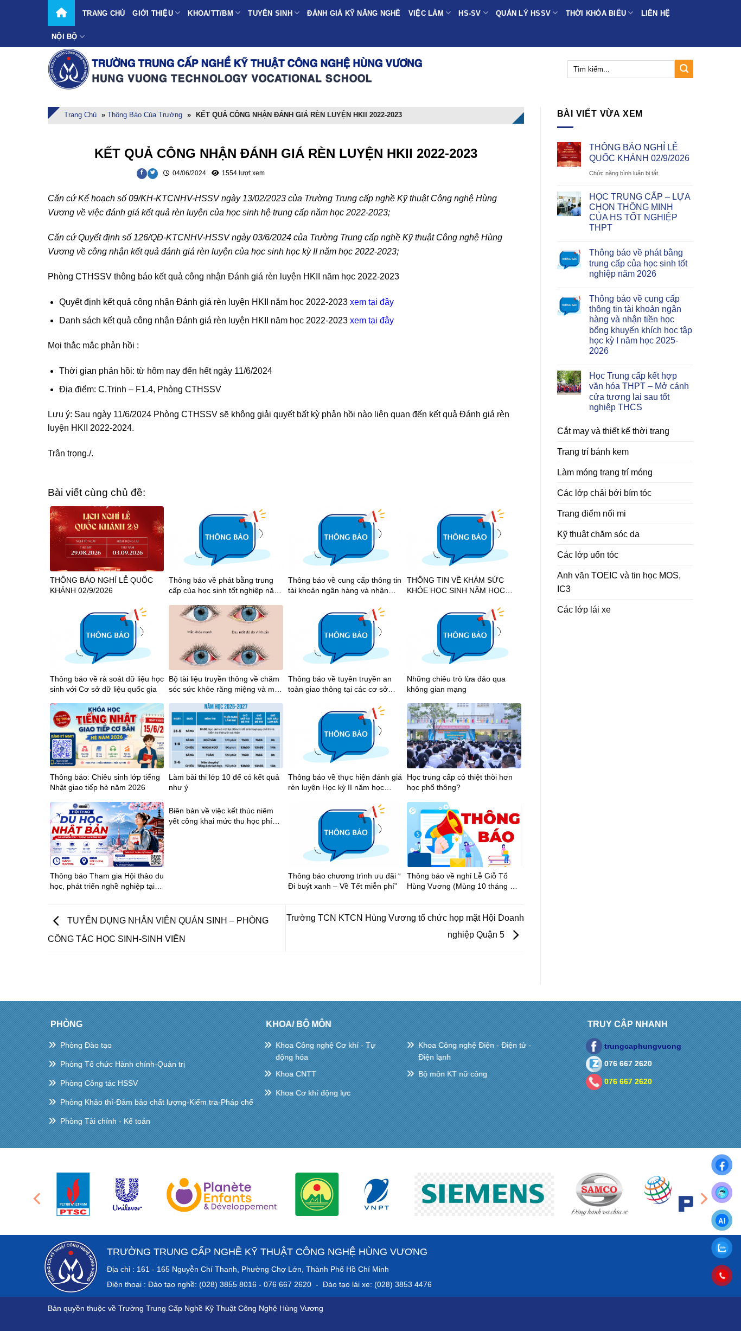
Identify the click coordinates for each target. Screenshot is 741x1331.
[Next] (703, 1198)
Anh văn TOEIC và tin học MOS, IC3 (619, 582)
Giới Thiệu (152, 13)
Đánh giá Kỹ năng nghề (353, 13)
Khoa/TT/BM (210, 13)
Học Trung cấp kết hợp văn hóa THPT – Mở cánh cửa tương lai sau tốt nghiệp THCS (639, 391)
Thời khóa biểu (596, 13)
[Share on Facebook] (142, 173)
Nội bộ (65, 37)
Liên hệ (655, 13)
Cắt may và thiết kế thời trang (613, 431)
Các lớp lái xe (584, 609)
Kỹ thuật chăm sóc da (598, 534)
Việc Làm (426, 13)
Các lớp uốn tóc (587, 554)
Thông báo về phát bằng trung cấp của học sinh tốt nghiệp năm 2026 (638, 263)
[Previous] (38, 1198)
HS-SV (469, 13)
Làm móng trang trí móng (605, 472)
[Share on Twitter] (153, 173)
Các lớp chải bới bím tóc (604, 493)
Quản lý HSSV (523, 13)
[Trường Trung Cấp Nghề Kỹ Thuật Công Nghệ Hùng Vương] (237, 69)
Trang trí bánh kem (593, 451)
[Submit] (684, 69)
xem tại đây (372, 302)
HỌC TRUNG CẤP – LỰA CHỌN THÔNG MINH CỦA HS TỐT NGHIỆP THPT (639, 212)
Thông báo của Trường (144, 115)
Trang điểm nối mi (591, 513)
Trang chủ (103, 13)
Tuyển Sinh (270, 13)
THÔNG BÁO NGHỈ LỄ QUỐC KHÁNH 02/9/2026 (639, 152)
